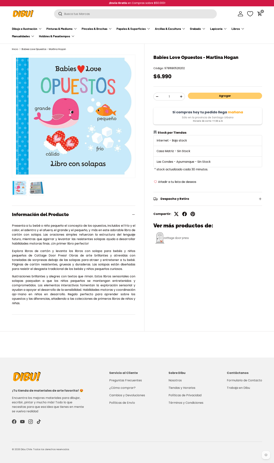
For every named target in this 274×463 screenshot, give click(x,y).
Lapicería (216, 28)
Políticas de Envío (122, 403)
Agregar (225, 96)
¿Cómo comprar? (122, 388)
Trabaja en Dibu (238, 388)
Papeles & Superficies (131, 28)
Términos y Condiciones (186, 403)
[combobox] (135, 13)
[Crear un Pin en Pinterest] (193, 214)
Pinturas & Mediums (59, 28)
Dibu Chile (26, 449)
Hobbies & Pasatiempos (54, 36)
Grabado (195, 28)
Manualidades (21, 36)
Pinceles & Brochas (94, 28)
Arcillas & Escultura (168, 28)
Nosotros (175, 380)
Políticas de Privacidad (185, 395)
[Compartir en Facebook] (184, 214)
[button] (260, 14)
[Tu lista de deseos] (250, 14)
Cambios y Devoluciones (127, 395)
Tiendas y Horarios (182, 388)
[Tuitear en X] (176, 214)
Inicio (15, 49)
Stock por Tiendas (172, 132)
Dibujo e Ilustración (24, 28)
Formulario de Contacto (244, 380)
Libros (236, 28)
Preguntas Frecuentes (125, 380)
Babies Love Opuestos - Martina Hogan (44, 49)
